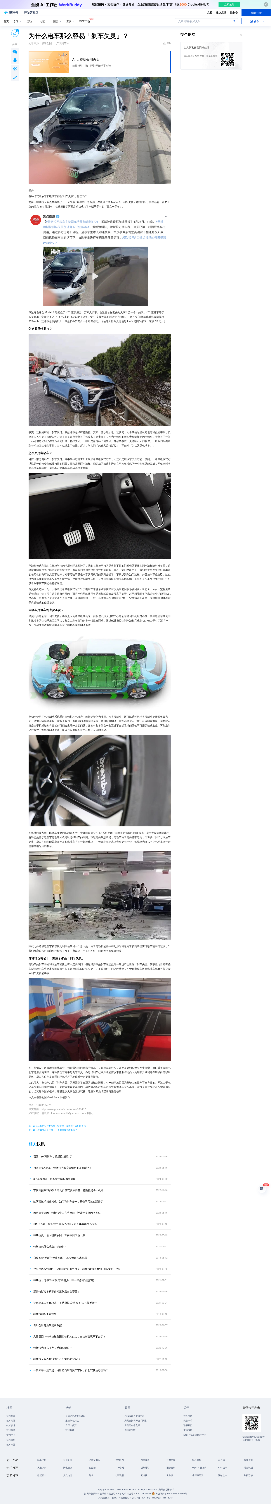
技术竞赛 (69, 1430)
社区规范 (187, 1415)
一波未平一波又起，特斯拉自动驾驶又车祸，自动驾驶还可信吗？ (70, 1370)
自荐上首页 (71, 1425)
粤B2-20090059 (144, 1493)
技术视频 (10, 1430)
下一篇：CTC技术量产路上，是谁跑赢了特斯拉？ (53, 1129)
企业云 (92, 1467)
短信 (91, 1475)
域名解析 (196, 1459)
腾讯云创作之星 (132, 1425)
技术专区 (10, 1444)
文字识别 (119, 1475)
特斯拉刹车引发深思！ (46, 1314)
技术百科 (10, 1439)
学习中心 (10, 1434)
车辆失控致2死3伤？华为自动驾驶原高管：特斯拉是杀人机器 (68, 1190)
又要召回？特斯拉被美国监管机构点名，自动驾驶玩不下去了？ (69, 1336)
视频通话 (145, 1467)
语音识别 (248, 1467)
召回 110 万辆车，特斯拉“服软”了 (52, 1156)
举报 (169, 42)
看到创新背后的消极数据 (47, 1325)
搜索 (233, 21)
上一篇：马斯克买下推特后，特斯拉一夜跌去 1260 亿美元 (57, 1125)
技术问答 (10, 1420)
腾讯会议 (67, 1467)
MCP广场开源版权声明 (194, 1434)
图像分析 (170, 1467)
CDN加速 (119, 1467)
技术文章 (10, 1415)
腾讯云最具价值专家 (134, 1415)
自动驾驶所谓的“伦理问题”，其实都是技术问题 (60, 1257)
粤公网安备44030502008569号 (171, 1493)
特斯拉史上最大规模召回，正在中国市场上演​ (59, 1235)
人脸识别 (41, 1467)
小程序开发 (197, 1475)
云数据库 (170, 1459)
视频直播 (248, 1459)
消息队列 (119, 1459)
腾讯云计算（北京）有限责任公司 (115, 1497)
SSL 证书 (222, 1467)
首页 (6, 21)
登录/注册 (256, 12)
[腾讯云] (11, 12)
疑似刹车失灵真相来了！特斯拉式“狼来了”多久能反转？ (65, 1302)
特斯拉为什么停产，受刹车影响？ (52, 1347)
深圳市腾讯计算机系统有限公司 (99, 1493)
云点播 (144, 1475)
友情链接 (187, 1430)
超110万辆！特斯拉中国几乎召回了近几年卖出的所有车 (65, 1224)
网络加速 (145, 1459)
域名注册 (41, 1459)
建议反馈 (221, 12)
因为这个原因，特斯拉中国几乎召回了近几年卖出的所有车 (66, 1212)
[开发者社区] (31, 12)
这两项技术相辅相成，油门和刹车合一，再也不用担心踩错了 (68, 1201)
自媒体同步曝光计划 (75, 1415)
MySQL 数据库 (199, 1467)
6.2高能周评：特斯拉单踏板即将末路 (54, 1179)
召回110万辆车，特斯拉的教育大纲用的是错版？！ (62, 1167)
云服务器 (67, 1459)
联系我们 (187, 1425)
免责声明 (187, 1420)
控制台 (234, 12)
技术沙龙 (10, 1425)
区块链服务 (94, 1459)
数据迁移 (248, 1475)
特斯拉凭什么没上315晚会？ (49, 1246)
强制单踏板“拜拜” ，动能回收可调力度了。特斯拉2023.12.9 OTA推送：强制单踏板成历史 (79, 1269)
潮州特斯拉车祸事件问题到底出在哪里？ (56, 1291)
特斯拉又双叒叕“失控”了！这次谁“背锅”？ (57, 1359)
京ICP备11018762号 (162, 1497)
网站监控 (222, 1475)
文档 (209, 12)
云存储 (221, 1459)
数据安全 (41, 1475)
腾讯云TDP (130, 1430)
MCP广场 (84, 21)
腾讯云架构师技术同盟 (135, 1420)
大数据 (169, 1475)
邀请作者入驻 (72, 1420)
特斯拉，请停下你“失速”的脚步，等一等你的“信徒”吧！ (64, 1280)
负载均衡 (67, 1475)
